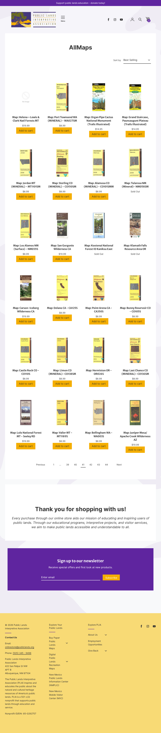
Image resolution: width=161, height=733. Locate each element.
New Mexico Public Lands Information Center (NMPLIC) (58, 679)
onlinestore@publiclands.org (19, 647)
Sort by (117, 60)
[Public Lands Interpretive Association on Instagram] (115, 19)
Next (119, 464)
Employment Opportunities (95, 643)
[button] (147, 20)
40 (75, 465)
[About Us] (105, 635)
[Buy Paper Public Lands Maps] (66, 643)
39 (67, 465)
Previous (40, 464)
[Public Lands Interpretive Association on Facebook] (108, 19)
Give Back (93, 650)
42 (90, 465)
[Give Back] (105, 651)
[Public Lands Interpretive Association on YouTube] (121, 19)
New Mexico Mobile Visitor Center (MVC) (56, 695)
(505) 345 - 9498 (22, 653)
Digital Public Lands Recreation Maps (54, 661)
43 (98, 465)
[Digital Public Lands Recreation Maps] (67, 661)
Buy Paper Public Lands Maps (54, 643)
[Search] (140, 19)
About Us (92, 634)
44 (106, 465)
